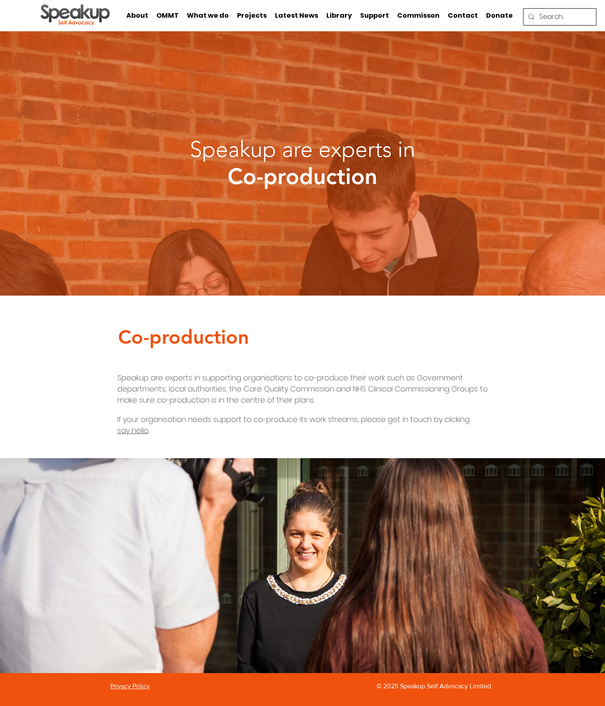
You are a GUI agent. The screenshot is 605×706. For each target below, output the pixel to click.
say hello (133, 430)
